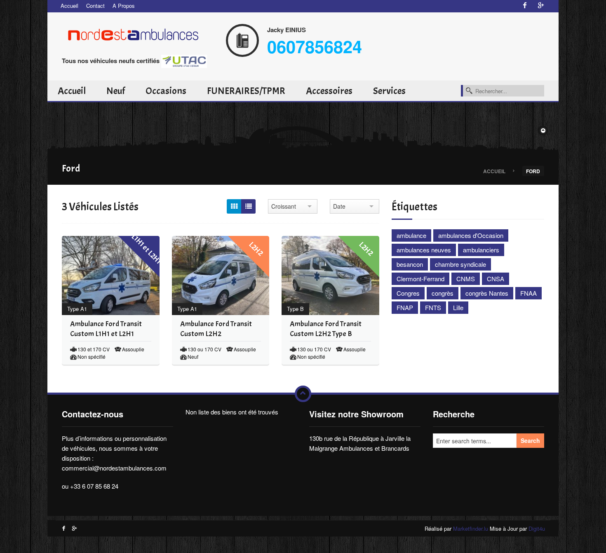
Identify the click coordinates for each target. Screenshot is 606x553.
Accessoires (329, 91)
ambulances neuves (424, 249)
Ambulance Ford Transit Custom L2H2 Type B (326, 329)
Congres (408, 293)
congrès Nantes (486, 293)
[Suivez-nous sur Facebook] (524, 6)
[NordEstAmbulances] (138, 33)
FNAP (405, 307)
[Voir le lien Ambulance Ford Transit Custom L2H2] (201, 275)
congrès (442, 293)
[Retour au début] (303, 394)
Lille (458, 307)
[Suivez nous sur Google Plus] (541, 6)
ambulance (411, 235)
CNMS (465, 278)
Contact (95, 5)
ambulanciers (481, 249)
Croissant (283, 206)
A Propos (124, 5)
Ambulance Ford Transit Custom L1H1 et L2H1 (106, 329)
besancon (410, 264)
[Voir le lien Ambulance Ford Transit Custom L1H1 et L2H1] (91, 275)
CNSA (495, 278)
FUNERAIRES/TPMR (246, 91)
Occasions (166, 91)
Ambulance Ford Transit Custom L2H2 (216, 329)
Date (339, 206)
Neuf (115, 91)
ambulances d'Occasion (470, 235)
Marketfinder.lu (470, 528)
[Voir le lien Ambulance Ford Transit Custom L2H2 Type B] (311, 275)
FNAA (528, 293)
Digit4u (536, 528)
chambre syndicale (460, 264)
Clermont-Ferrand (420, 278)
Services (389, 91)
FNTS (433, 307)
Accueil (69, 5)
